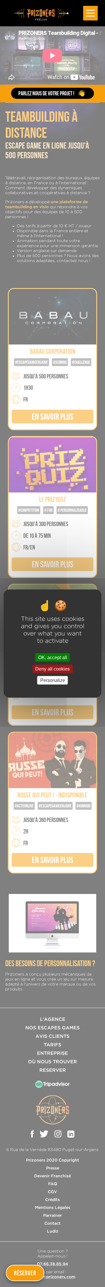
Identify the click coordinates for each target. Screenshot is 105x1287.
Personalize (52, 680)
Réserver (25, 1272)
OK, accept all (52, 657)
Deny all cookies (52, 668)
